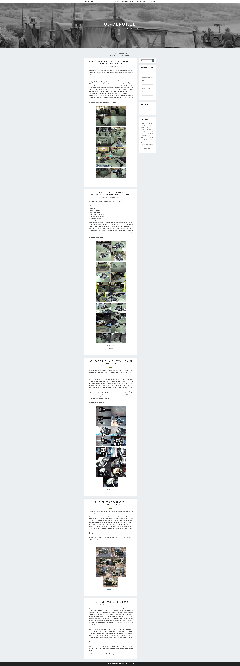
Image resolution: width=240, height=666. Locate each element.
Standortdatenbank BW (147, 94)
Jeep (152, 129)
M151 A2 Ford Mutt (146, 133)
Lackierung (143, 131)
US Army (147, 148)
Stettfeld (147, 146)
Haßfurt (147, 129)
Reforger (144, 141)
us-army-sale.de (145, 96)
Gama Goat (146, 127)
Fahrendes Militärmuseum (147, 77)
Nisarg (132, 663)
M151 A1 (149, 131)
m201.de (143, 83)
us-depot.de (89, 1)
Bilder (145, 125)
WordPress (123, 663)
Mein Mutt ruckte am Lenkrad (111, 602)
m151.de (143, 80)
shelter (142, 146)
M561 (142, 137)
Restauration (143, 144)
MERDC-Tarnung (147, 139)
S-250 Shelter (145, 1)
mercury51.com (145, 85)
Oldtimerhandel (145, 91)
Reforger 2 (148, 141)
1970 (151, 123)
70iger (149, 123)
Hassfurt (144, 129)
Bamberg (142, 125)
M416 (152, 133)
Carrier (148, 125)
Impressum (144, 111)
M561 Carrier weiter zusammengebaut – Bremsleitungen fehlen (111, 62)
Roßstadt (147, 144)
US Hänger (152, 148)
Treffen (142, 148)
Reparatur (148, 142)
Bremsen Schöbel (145, 74)
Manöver (145, 137)
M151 (146, 131)
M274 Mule (132, 1)
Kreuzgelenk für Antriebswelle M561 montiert (111, 362)
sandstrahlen (150, 144)
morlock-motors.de (146, 88)
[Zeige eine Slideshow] (111, 179)
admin (111, 66)
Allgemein (152, 1)
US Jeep (142, 150)
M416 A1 (143, 135)
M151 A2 (110, 1)
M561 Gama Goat (117, 1)
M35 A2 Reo (138, 1)
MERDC (149, 137)
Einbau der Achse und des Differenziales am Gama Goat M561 (110, 193)
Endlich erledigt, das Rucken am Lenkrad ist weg (110, 503)
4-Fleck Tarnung (144, 123)
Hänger (150, 129)
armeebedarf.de (145, 72)
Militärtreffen (151, 139)
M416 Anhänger (125, 1)
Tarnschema (151, 146)
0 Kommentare (118, 66)
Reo (142, 142)
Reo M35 (144, 142)
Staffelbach (144, 146)
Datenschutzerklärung (146, 109)
